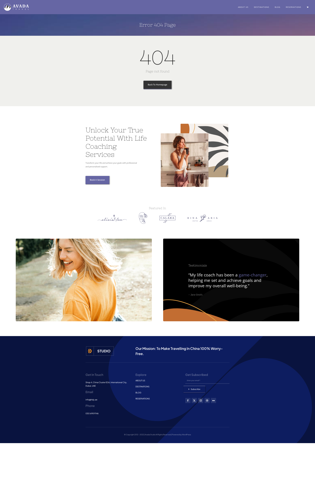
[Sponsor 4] (202, 215)
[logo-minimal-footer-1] (100, 347)
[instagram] (200, 400)
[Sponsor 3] (167, 214)
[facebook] (187, 400)
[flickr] (213, 400)
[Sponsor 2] (143, 213)
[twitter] (194, 400)
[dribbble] (207, 400)
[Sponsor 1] (112, 215)
